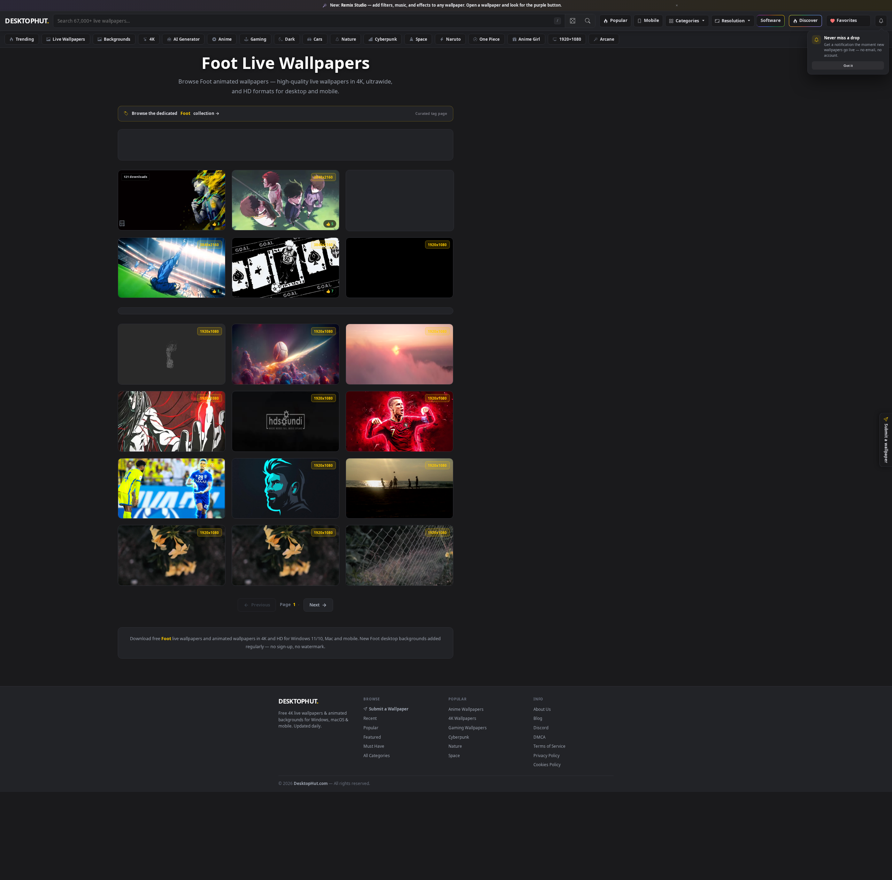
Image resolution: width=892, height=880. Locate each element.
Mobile (651, 21)
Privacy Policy (546, 755)
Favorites (850, 21)
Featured (372, 737)
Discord (540, 727)
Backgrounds (117, 39)
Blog (537, 718)
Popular (619, 21)
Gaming (258, 39)
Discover (808, 21)
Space (421, 39)
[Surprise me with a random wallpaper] (572, 21)
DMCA (539, 737)
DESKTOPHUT (298, 701)
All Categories (376, 755)
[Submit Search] (587, 21)
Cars (318, 39)
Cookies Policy (547, 764)
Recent (370, 718)
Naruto (453, 39)
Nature (348, 39)
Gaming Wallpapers (467, 727)
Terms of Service (549, 746)
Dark (290, 39)
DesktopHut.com (311, 783)
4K (152, 39)
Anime (225, 39)
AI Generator (187, 39)
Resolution (733, 21)
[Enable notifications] (881, 21)
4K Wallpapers (462, 718)
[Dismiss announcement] (677, 5)
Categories (687, 21)
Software (770, 21)
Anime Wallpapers (466, 709)
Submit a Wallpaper (388, 709)
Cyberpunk (386, 39)
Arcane (607, 39)
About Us (542, 709)
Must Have (373, 746)
